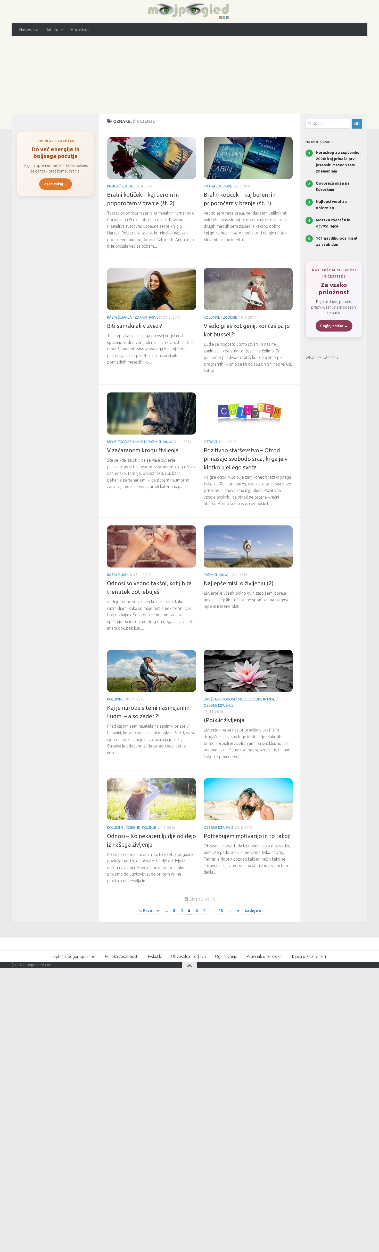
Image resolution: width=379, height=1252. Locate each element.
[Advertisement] (189, 75)
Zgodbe (128, 186)
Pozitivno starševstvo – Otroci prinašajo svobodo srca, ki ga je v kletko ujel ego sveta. (245, 458)
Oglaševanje (226, 956)
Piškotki (155, 956)
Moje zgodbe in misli (126, 442)
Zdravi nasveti (148, 317)
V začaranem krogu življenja (143, 450)
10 (221, 910)
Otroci (210, 442)
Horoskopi (80, 29)
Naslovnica (28, 29)
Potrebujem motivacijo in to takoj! (247, 836)
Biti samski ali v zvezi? (134, 325)
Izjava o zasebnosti (309, 956)
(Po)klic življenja (224, 720)
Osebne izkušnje (219, 705)
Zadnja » (252, 910)
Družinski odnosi (219, 699)
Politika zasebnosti (121, 956)
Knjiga (113, 186)
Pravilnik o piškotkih (264, 956)
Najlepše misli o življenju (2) (239, 583)
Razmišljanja (119, 317)
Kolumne (212, 317)
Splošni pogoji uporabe (74, 956)
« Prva (145, 910)
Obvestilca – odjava (188, 956)
